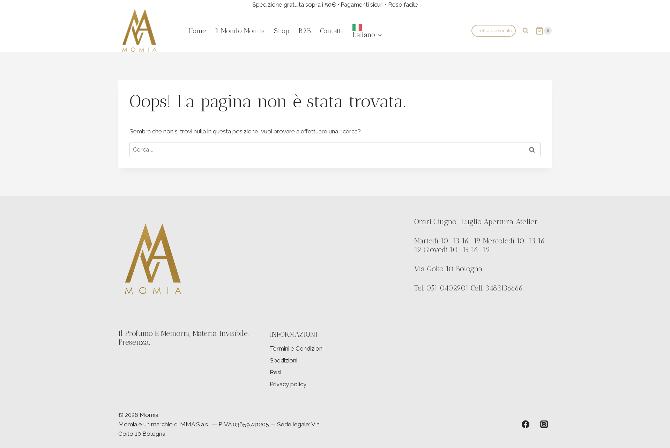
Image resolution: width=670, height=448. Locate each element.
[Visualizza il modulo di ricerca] (525, 30)
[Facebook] (525, 424)
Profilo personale (494, 30)
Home (197, 31)
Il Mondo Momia (240, 31)
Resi (275, 372)
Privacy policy (288, 384)
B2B (304, 31)
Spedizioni (283, 360)
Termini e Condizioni (296, 348)
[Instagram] (544, 424)
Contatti (331, 31)
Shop (281, 31)
